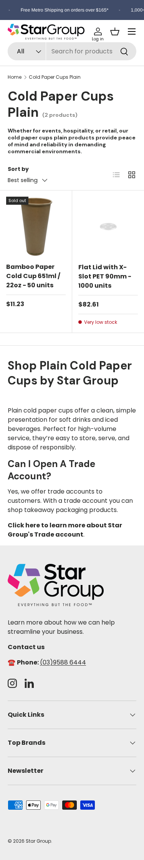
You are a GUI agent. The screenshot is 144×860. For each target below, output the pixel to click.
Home (15, 77)
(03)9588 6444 (63, 662)
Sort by (18, 169)
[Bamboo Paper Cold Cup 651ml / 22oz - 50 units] (36, 226)
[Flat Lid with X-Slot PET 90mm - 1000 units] (108, 227)
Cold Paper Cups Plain (55, 77)
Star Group (38, 841)
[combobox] (72, 51)
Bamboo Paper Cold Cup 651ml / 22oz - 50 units (33, 276)
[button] (114, 31)
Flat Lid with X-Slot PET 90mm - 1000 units (104, 276)
